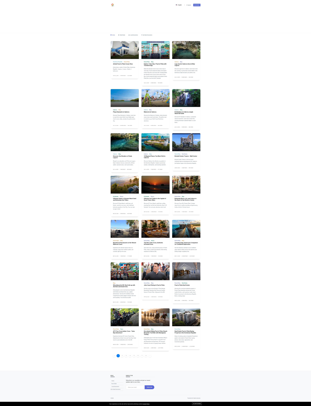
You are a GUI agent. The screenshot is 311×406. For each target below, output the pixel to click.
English (180, 5)
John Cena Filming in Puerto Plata (154, 285)
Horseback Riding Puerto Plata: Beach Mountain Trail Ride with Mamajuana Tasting (155, 332)
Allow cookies (197, 403)
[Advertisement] (155, 20)
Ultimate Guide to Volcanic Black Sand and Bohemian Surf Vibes (124, 199)
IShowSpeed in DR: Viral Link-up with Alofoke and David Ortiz (124, 285)
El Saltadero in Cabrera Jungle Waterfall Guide (184, 112)
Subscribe (149, 387)
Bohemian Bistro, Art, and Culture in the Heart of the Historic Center (185, 199)
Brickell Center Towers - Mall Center (186, 156)
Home (113, 35)
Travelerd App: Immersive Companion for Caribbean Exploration (186, 243)
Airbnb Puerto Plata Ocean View (123, 64)
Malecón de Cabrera (150, 112)
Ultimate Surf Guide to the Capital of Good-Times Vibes (155, 199)
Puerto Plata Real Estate (182, 285)
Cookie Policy (146, 404)
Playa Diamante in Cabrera (121, 112)
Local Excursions (134, 35)
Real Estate (122, 35)
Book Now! (196, 5)
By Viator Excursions (147, 35)
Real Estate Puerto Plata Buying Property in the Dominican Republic (185, 332)
